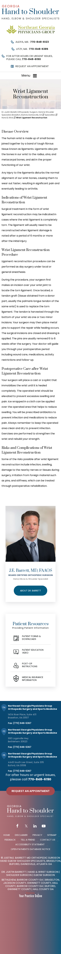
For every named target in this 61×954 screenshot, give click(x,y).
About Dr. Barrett (30, 590)
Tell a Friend (28, 839)
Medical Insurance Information (32, 679)
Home (6, 835)
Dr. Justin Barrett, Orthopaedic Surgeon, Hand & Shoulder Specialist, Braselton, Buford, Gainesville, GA (28, 113)
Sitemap (51, 835)
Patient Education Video (32, 651)
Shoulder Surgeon (19, 875)
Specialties (50, 114)
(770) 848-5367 (22, 723)
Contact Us (47, 839)
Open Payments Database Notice (30, 849)
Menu (25, 75)
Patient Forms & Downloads (31, 638)
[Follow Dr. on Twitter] (26, 826)
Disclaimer (21, 835)
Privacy (37, 835)
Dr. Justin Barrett (13, 872)
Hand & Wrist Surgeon (43, 872)
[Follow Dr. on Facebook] (17, 826)
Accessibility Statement (30, 844)
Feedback (10, 839)
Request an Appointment (32, 66)
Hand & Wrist (7, 117)
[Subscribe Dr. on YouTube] (43, 826)
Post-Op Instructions (29, 665)
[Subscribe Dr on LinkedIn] (34, 826)
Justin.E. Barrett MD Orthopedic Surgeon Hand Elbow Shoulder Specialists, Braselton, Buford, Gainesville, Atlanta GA (30, 861)
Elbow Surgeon (44, 875)
